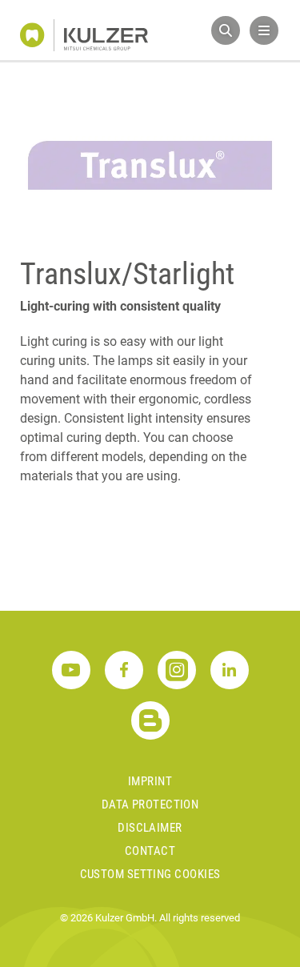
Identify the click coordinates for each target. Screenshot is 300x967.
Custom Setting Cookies (150, 874)
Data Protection (150, 804)
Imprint (150, 781)
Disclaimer (150, 828)
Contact (150, 851)
